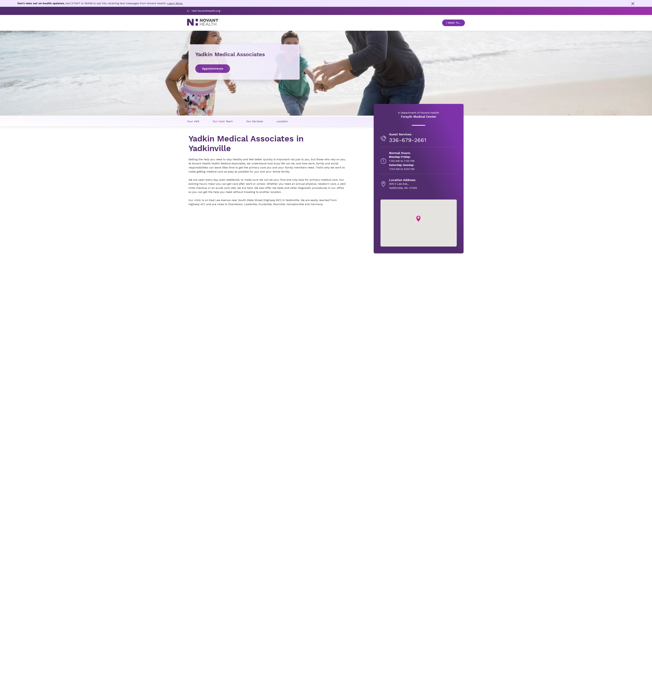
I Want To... (455, 22)
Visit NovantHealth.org (205, 10)
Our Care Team (223, 121)
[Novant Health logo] (203, 24)
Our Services (254, 121)
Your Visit (193, 121)
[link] (244, 68)
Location (282, 121)
